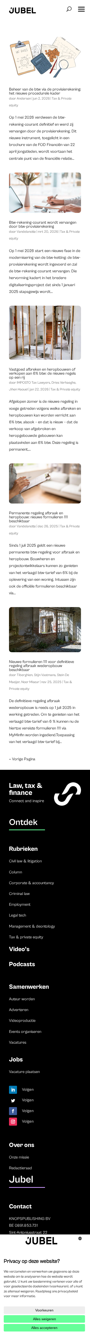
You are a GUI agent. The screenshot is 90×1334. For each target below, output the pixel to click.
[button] (81, 7)
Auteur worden (22, 999)
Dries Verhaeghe (64, 383)
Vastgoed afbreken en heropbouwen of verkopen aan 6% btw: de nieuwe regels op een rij (42, 373)
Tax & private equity (26, 937)
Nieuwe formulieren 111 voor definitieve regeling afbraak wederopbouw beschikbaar (41, 665)
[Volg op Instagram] (13, 1122)
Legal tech (17, 915)
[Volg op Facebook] (13, 1111)
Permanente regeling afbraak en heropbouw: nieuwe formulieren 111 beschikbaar (38, 517)
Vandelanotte (26, 232)
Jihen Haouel (18, 389)
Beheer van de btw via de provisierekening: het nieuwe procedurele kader (45, 91)
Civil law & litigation (25, 861)
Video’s (19, 949)
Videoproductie (22, 1020)
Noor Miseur (30, 682)
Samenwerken (29, 986)
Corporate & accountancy (31, 883)
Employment (19, 904)
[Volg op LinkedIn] (13, 1090)
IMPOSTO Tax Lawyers (33, 383)
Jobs (16, 1059)
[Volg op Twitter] (13, 1101)
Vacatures (17, 1042)
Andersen (24, 99)
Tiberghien (24, 675)
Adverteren (18, 1010)
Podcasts (22, 964)
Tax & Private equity (65, 389)
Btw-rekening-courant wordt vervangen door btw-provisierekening (42, 224)
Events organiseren (25, 1031)
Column (15, 872)
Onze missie (19, 1157)
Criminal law (19, 893)
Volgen (28, 1089)
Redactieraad (20, 1168)
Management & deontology (32, 926)
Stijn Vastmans (45, 675)
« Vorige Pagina (22, 759)
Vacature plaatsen (24, 1071)
